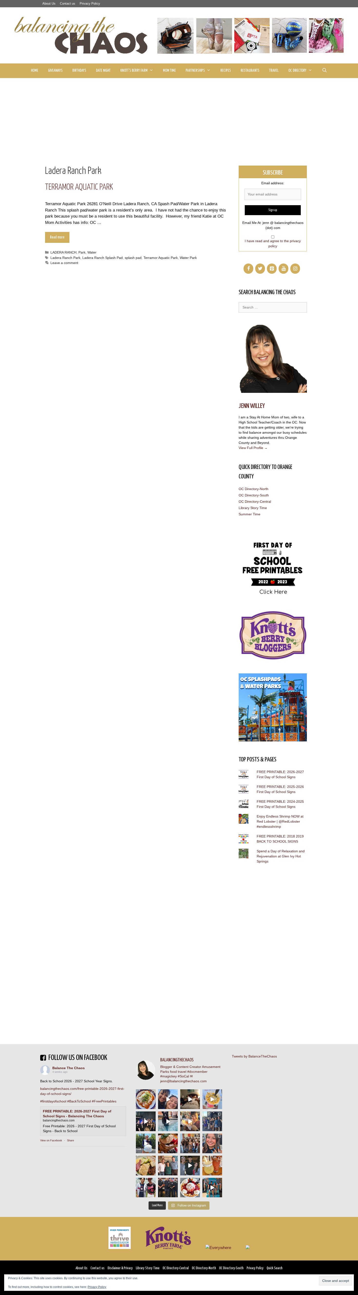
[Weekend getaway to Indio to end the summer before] (190, 1099)
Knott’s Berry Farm (134, 70)
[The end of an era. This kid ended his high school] (168, 1188)
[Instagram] (295, 269)
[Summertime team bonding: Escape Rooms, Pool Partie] (190, 1143)
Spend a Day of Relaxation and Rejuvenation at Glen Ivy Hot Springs (281, 856)
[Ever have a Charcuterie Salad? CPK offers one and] (146, 1165)
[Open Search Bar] (324, 70)
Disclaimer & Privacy (120, 1268)
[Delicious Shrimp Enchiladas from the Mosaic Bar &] (146, 1099)
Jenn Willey (252, 406)
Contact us (67, 3)
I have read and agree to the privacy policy (273, 243)
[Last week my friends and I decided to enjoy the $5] (212, 1099)
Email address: (272, 183)
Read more (57, 237)
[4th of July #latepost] (190, 1165)
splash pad (133, 258)
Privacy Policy (90, 3)
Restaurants (250, 70)
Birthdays (79, 70)
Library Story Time (253, 508)
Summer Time (249, 514)
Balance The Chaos (68, 1068)
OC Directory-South (254, 495)
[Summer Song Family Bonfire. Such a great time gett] (168, 1099)
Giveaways (55, 70)
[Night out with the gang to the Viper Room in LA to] (146, 1121)
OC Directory (297, 70)
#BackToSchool (79, 1101)
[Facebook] (248, 269)
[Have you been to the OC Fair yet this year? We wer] (190, 1121)
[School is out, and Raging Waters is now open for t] (212, 1188)
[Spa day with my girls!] (212, 1165)
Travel (274, 70)
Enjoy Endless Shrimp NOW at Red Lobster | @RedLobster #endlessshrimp (280, 821)
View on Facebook (51, 1140)
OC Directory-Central (255, 501)
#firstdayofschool (53, 1101)
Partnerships (195, 70)
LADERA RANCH (63, 252)
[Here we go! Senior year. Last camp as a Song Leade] (146, 1143)
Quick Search (275, 1268)
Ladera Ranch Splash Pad (102, 258)
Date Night (103, 70)
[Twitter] (260, 269)
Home (34, 70)
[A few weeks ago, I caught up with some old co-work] (168, 1165)
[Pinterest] (272, 269)
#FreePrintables (104, 1101)
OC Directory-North (253, 489)
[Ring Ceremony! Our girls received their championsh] (212, 1143)
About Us (49, 3)
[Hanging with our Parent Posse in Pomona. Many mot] (212, 1121)
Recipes (225, 70)
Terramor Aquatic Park (79, 187)
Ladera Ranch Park (65, 258)
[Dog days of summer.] (168, 1121)
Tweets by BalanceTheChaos (254, 1056)
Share (70, 1140)
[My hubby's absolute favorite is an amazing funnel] (190, 1188)
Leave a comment (64, 263)
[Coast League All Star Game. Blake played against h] (146, 1188)
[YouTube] (283, 269)
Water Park (188, 258)
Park (81, 252)
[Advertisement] (179, 114)
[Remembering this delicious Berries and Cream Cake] (168, 1143)
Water (91, 252)
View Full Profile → (253, 448)
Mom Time (169, 70)
